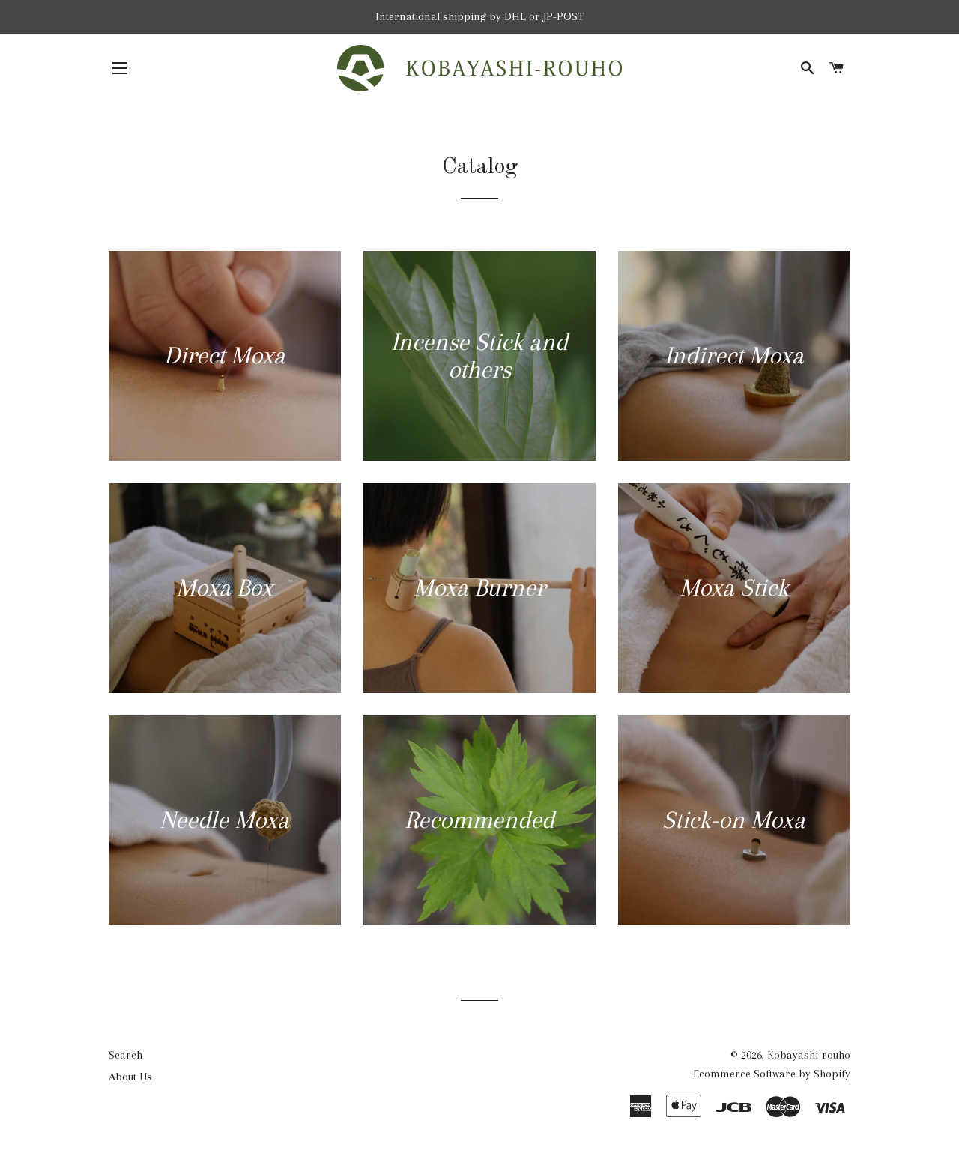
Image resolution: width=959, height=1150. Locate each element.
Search (125, 1055)
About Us (130, 1076)
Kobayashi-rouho (808, 1055)
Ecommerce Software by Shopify (771, 1073)
